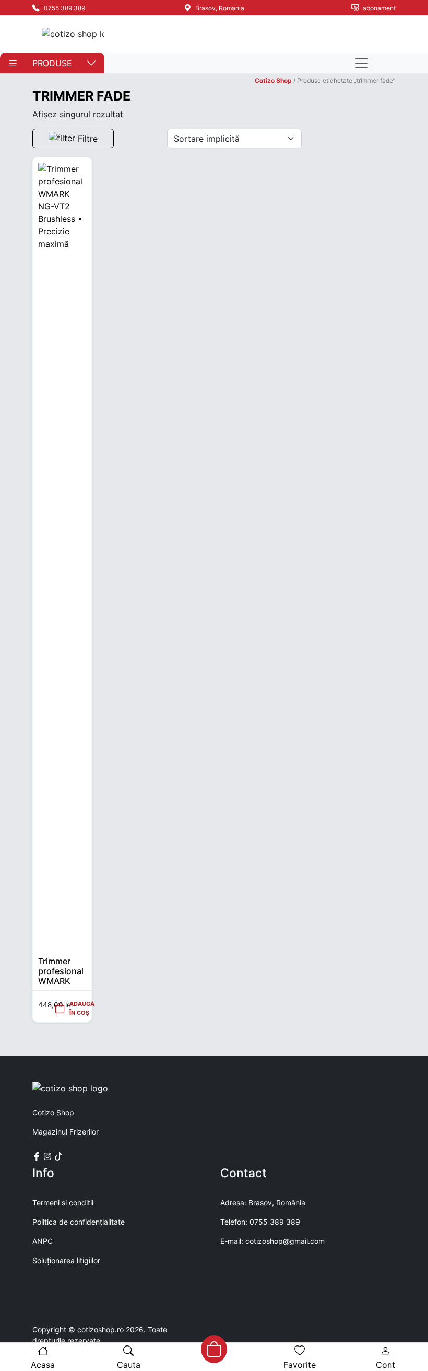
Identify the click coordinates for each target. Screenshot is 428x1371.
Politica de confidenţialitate (78, 1221)
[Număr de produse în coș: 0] (214, 1349)
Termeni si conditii (62, 1202)
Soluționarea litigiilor (66, 1260)
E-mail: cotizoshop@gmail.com (272, 1241)
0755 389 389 (63, 8)
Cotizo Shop (273, 80)
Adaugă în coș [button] (81, 1008)
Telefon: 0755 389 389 (260, 1221)
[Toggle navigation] (362, 63)
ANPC (42, 1241)
